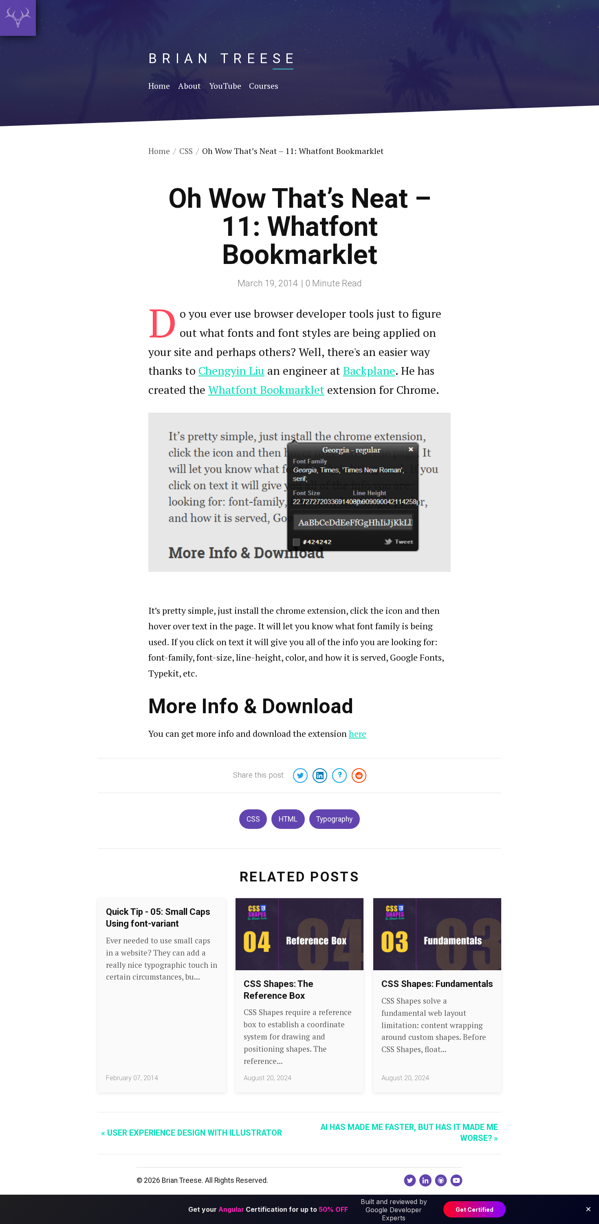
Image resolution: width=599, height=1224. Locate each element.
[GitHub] (441, 1180)
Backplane (369, 370)
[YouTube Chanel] (456, 1180)
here (357, 733)
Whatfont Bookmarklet (266, 389)
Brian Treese (223, 58)
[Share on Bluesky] (339, 775)
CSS (253, 819)
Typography (334, 819)
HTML (288, 819)
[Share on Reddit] (359, 775)
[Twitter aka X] (410, 1180)
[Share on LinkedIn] (320, 775)
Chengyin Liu (231, 370)
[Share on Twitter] (300, 775)
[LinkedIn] (425, 1180)
